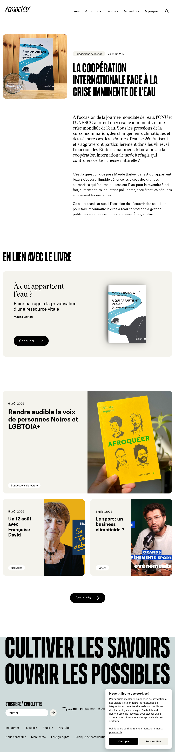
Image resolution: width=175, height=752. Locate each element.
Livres (75, 11)
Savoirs (112, 11)
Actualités (131, 11)
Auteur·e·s (93, 11)
